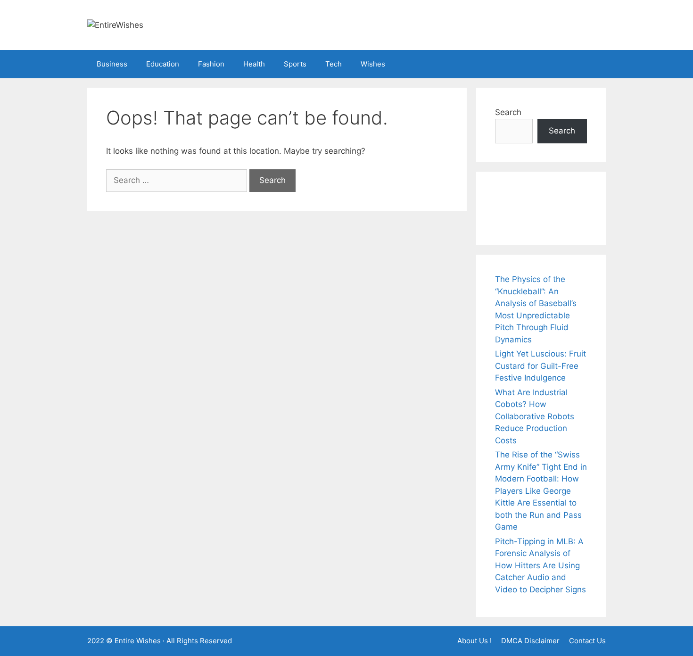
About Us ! (474, 640)
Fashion (211, 63)
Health (254, 63)
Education (162, 63)
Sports (295, 63)
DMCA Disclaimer (530, 640)
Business (112, 63)
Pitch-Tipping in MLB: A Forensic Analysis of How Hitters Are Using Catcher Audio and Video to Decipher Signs (540, 565)
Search (508, 112)
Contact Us (587, 640)
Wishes (373, 63)
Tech (333, 63)
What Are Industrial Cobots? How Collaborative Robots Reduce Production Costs (534, 416)
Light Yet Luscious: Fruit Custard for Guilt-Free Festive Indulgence (540, 365)
